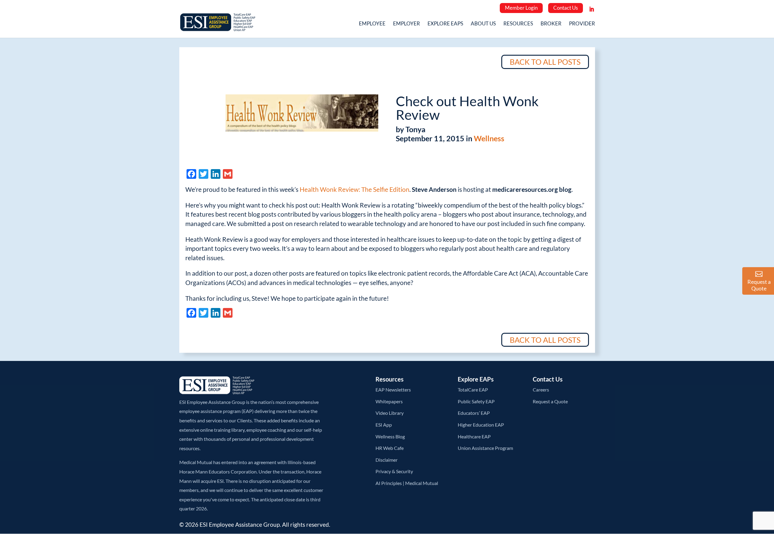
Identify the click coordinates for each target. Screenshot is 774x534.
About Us (483, 24)
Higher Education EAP (481, 425)
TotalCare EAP (473, 389)
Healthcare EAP (474, 436)
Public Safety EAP (476, 401)
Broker (551, 24)
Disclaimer (387, 460)
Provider (582, 24)
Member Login (521, 8)
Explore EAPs (445, 24)
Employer (406, 24)
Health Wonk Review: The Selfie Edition (354, 189)
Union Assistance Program (485, 448)
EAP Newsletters (393, 389)
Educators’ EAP (474, 413)
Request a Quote (550, 401)
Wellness (489, 138)
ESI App (384, 425)
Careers (541, 389)
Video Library (390, 413)
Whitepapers (389, 401)
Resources (518, 24)
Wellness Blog (390, 436)
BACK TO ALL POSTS (545, 61)
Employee (372, 24)
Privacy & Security (394, 471)
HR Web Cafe (390, 448)
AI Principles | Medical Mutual (407, 483)
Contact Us (565, 8)
